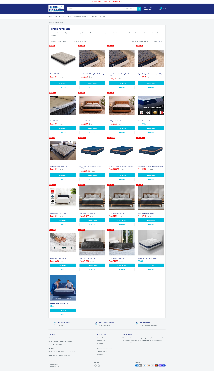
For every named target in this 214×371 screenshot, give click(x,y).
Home (50, 22)
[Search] (139, 9)
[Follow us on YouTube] (99, 365)
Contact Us (100, 338)
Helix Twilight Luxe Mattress (116, 213)
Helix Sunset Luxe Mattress (87, 213)
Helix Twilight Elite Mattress (116, 258)
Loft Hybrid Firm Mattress (57, 121)
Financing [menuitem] (102, 16)
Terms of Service (102, 351)
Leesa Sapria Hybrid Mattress (58, 258)
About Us (100, 346)
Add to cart (151, 265)
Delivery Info (101, 340)
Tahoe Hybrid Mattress (56, 74)
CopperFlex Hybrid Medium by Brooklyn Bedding (119, 75)
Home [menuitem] (50, 16)
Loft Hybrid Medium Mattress (117, 121)
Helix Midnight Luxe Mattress (146, 213)
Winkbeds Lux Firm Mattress (58, 213)
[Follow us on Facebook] (95, 365)
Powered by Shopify (53, 366)
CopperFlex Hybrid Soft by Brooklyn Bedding (150, 74)
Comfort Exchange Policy (104, 348)
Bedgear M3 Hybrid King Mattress (59, 303)
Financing (100, 343)
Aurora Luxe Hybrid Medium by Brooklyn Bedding (90, 167)
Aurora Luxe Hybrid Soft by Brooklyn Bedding (150, 166)
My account (148, 9)
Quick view (63, 87)
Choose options (63, 83)
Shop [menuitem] (56, 16)
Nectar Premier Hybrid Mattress (146, 121)
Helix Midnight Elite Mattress (87, 258)
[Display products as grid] (159, 41)
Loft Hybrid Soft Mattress (86, 121)
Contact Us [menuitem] (66, 16)
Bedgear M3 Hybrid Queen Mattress (147, 258)
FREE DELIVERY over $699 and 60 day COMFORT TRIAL (107, 2)
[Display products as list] (162, 41)
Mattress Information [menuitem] (80, 16)
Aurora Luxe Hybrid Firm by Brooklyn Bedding (121, 166)
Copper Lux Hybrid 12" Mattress (58, 166)
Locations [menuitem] (94, 16)
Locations (100, 354)
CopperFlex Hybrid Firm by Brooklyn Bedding (91, 74)
